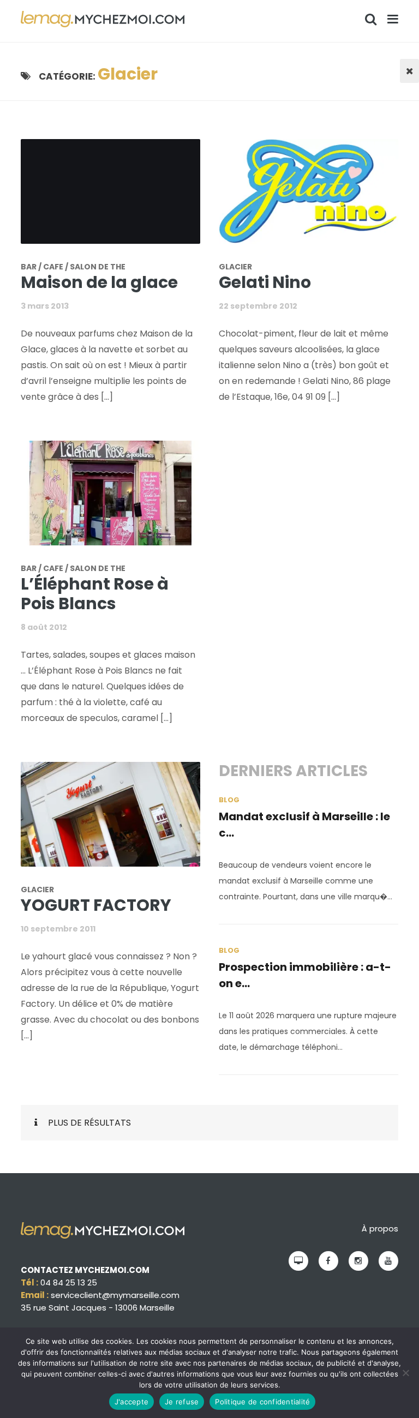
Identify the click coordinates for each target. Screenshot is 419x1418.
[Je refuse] (405, 1372)
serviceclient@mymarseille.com (115, 1295)
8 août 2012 (44, 627)
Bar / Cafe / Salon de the (73, 266)
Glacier (235, 266)
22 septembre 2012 (258, 306)
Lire (117, 198)
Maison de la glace (99, 282)
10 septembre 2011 (58, 928)
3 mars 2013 (45, 306)
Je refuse (182, 1401)
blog (229, 800)
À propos (380, 1228)
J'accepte (131, 1401)
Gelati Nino (265, 282)
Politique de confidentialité (262, 1401)
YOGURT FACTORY (96, 905)
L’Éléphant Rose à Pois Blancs (95, 593)
